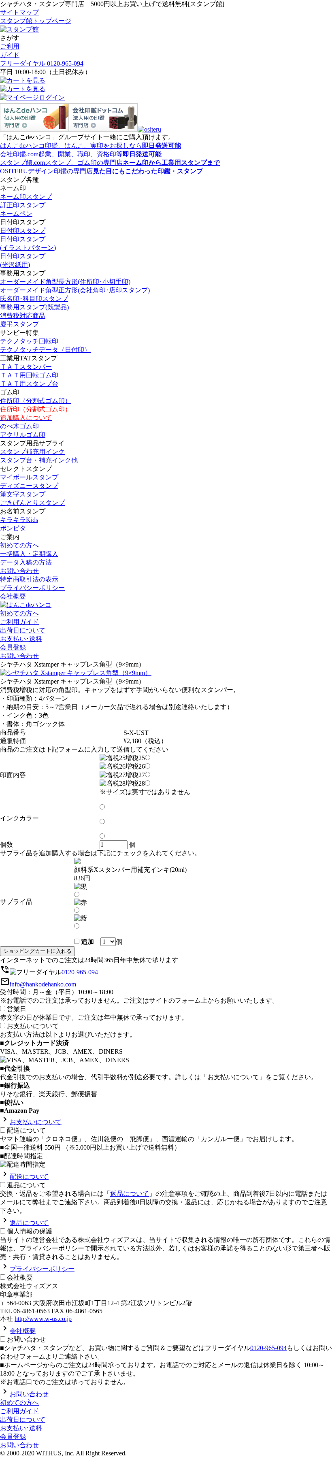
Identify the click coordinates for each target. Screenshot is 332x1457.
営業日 (16, 1008)
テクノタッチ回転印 (29, 341)
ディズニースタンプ (29, 485)
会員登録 (13, 647)
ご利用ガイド (19, 621)
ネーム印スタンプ (26, 196)
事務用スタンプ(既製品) (34, 307)
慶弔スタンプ (19, 324)
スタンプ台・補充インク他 (39, 460)
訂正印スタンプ (22, 205)
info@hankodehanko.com (43, 984)
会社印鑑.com (81, 154)
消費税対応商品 (22, 315)
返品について (26, 1185)
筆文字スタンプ (22, 494)
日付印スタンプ (22, 230)
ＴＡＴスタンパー (26, 366)
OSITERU (101, 171)
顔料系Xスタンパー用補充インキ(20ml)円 (130, 874)
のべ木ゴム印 (19, 426)
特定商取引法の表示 (29, 579)
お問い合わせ (19, 570)
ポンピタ (13, 528)
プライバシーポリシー (32, 587)
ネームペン (16, 213)
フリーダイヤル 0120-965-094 (41, 63)
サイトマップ (19, 12)
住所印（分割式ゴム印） (35, 400)
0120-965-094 (80, 972)
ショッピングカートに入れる (37, 951)
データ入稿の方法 (26, 562)
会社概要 (13, 596)
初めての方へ (19, 545)
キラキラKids (19, 519)
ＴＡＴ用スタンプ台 (29, 383)
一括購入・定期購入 (29, 553)
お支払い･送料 (21, 638)
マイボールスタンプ (29, 477)
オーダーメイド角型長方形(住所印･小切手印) (65, 281)
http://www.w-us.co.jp (43, 1318)
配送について (26, 1130)
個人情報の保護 (29, 1231)
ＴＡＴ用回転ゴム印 (29, 375)
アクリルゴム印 (22, 434)
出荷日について (22, 630)
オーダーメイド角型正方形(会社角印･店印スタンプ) (75, 290)
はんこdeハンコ (90, 145)
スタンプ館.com (110, 162)
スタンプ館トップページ (35, 20)
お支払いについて (33, 1025)
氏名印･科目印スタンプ (34, 298)
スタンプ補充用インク (32, 451)
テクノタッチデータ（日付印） (45, 349)
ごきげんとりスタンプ (32, 502)
